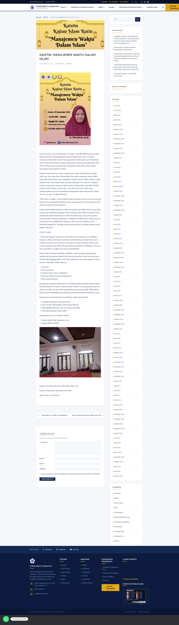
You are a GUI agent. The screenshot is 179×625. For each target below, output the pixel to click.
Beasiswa (106, 580)
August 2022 (118, 329)
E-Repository (86, 572)
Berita (101, 7)
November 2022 (119, 314)
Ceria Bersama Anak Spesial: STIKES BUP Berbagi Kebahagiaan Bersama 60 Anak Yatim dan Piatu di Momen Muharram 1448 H (127, 57)
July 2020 (117, 438)
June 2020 (117, 443)
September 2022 (119, 324)
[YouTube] (148, 2)
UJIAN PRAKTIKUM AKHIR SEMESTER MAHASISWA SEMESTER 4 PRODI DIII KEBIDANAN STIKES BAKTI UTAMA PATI (126, 67)
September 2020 (119, 428)
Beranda (38, 17)
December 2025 (119, 139)
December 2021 (119, 362)
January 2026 (118, 134)
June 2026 (117, 110)
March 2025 (118, 181)
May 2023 (117, 286)
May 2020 (117, 447)
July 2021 (117, 386)
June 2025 (117, 167)
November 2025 (119, 143)
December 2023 (119, 253)
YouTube (76, 549)
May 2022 (117, 338)
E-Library (125, 1)
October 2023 (118, 262)
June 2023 (117, 281)
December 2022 (119, 310)
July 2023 (117, 276)
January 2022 (118, 357)
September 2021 (119, 376)
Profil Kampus (65, 568)
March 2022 (118, 348)
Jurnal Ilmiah (86, 579)
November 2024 (119, 200)
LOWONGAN (118, 527)
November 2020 (119, 419)
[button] (6, 619)
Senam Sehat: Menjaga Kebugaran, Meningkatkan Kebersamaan (125, 49)
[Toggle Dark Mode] (136, 2)
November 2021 (119, 367)
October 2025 (118, 148)
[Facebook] (142, 2)
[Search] (137, 19)
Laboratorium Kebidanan (121, 522)
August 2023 (118, 272)
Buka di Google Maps (131, 579)
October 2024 (118, 205)
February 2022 (118, 352)
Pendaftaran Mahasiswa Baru (110, 568)
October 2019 (118, 462)
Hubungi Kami (152, 7)
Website (42, 469)
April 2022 (117, 343)
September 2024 (119, 210)
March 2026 (118, 124)
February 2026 (118, 129)
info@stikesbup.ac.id (37, 1)
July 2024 (117, 219)
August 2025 (118, 158)
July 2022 (117, 333)
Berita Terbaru (118, 503)
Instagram (62, 549)
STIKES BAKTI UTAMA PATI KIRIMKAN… (53, 415)
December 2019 (119, 457)
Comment (43, 442)
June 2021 (117, 390)
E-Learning (114, 1)
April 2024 (117, 234)
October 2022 (118, 319)
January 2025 (118, 191)
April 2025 (117, 177)
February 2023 (118, 300)
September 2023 (119, 267)
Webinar (116, 541)
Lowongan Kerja (119, 531)
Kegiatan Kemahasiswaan (122, 517)
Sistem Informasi (87, 583)
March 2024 (118, 238)
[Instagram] (145, 2)
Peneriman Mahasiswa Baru (130, 7)
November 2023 (119, 257)
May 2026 (117, 115)
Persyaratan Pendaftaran (111, 573)
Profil (63, 7)
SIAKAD (105, 1)
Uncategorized (118, 536)
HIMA (115, 507)
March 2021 (118, 400)
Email (42, 463)
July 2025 (117, 162)
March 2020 (118, 452)
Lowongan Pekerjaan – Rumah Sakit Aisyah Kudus (125, 75)
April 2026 (117, 120)
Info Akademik (118, 512)
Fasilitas (63, 576)
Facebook (48, 549)
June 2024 (117, 224)
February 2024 (118, 243)
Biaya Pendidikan (108, 577)
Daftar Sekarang (110, 587)
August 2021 (118, 381)
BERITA (46, 17)
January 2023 (118, 305)
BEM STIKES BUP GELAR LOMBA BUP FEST (88, 415)
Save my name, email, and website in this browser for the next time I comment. (71, 474)
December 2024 (119, 196)
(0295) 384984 (51, 1)
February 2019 (118, 476)
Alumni (111, 7)
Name (42, 458)
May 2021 (117, 395)
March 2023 (118, 295)
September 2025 (119, 153)
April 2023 (117, 291)
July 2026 (117, 105)
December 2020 (119, 414)
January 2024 (118, 248)
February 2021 (118, 405)
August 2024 (118, 215)
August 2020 (118, 433)
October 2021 (118, 371)
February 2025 (118, 186)
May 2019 (117, 471)
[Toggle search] (163, 7)
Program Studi (65, 572)
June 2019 (117, 466)
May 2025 (117, 172)
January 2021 (118, 409)
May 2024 (117, 229)
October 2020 (118, 424)
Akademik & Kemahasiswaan (82, 7)
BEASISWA (117, 493)
